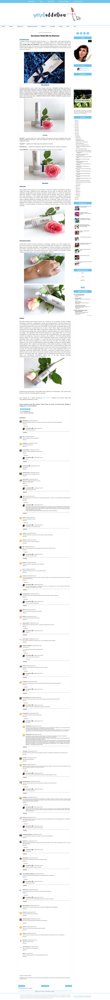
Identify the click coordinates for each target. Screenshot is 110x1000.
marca (77, 192)
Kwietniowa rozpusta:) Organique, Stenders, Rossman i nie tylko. (85, 213)
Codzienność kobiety (26, 918)
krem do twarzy (26, 413)
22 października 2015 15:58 (38, 584)
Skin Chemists (31, 413)
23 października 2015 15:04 (33, 889)
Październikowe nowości (80, 140)
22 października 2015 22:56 (35, 781)
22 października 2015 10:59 (35, 465)
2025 (76, 120)
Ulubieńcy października (80, 143)
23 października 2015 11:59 (36, 734)
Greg (24, 436)
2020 (76, 127)
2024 (76, 121)
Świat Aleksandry (26, 905)
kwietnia (77, 191)
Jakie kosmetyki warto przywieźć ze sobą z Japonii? (85, 207)
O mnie (41, 1)
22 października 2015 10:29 (33, 420)
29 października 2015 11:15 (32, 940)
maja (77, 189)
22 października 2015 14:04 (31, 575)
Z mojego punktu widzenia (27, 834)
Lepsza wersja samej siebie (80, 305)
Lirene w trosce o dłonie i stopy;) (81, 148)
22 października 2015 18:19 (38, 630)
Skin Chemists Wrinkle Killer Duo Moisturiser (83, 150)
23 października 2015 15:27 (38, 705)
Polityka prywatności (78, 1)
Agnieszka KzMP (26, 623)
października (78, 139)
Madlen (24, 609)
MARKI (3, 26)
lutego (77, 194)
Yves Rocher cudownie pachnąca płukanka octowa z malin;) (86, 244)
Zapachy (61, 26)
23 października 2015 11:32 (37, 834)
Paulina (24, 665)
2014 (76, 197)
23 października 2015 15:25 (38, 826)
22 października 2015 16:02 (38, 554)
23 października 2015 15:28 (38, 865)
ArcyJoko (24, 575)
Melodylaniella (25, 420)
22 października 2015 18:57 (38, 673)
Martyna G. (25, 616)
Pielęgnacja (20, 26)
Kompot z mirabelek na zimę (79, 295)
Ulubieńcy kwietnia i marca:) (85, 255)
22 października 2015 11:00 (38, 428)
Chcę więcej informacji (79, 996)
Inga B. (24, 496)
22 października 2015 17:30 (34, 623)
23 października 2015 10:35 (37, 726)
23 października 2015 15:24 (38, 881)
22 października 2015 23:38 (38, 789)
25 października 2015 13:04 (31, 926)
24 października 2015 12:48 (35, 918)
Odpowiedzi (26, 426)
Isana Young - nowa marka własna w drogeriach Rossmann (82, 155)
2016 (76, 133)
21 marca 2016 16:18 (29, 953)
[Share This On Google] (29, 409)
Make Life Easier (78, 301)
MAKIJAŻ (11, 26)
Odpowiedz (25, 423)
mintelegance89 (25, 713)
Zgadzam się (87, 996)
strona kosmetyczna (26, 946)
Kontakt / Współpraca (63, 1)
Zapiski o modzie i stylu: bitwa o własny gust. (82, 302)
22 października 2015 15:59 (38, 601)
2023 (76, 123)
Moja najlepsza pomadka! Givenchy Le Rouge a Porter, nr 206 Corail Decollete (85, 225)
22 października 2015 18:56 (38, 655)
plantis (24, 953)
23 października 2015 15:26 (38, 849)
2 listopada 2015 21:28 (35, 946)
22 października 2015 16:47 (32, 616)
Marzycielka (25, 940)
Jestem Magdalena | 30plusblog (28, 873)
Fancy (24, 569)
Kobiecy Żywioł (25, 479)
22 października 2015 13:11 (30, 517)
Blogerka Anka (25, 889)
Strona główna (31, 1)
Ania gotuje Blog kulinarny (80, 294)
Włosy (67, 26)
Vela (23, 546)
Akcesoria (52, 26)
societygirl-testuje (26, 593)
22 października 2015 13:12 (31, 533)
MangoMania (25, 797)
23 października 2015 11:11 (31, 817)
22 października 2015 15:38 (30, 609)
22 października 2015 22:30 (31, 764)
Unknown (24, 533)
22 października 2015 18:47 (37, 645)
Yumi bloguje (25, 751)
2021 (76, 126)
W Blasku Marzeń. (78, 298)
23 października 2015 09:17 (38, 807)
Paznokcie (43, 26)
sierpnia (77, 185)
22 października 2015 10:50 (32, 443)
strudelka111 (25, 681)
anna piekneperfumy (26, 781)
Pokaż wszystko (89, 315)
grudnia (77, 136)
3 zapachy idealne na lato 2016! (85, 237)
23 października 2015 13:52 (39, 873)
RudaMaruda (25, 443)
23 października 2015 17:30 (34, 905)
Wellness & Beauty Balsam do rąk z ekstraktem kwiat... (82, 162)
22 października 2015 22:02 (31, 757)
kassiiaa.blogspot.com (27, 697)
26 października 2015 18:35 (31, 933)
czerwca (77, 188)
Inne (75, 26)
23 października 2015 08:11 (32, 797)
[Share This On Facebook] (21, 409)
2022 (76, 124)
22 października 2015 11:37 (30, 496)
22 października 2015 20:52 (33, 713)
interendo (24, 817)
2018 (76, 130)
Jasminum (24, 757)
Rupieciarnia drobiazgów (27, 645)
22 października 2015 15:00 (34, 593)
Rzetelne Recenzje (26, 472)
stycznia (77, 195)
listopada (77, 137)
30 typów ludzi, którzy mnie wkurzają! (82, 89)
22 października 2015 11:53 (38, 504)
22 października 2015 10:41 (30, 436)
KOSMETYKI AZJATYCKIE (32, 26)
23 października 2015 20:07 (31, 912)
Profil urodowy (50, 1)
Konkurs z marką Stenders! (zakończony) (83, 180)
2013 (76, 199)
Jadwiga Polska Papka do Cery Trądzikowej (83, 182)
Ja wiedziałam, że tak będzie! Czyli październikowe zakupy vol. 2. (85, 219)
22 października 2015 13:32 (29, 546)
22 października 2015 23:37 (38, 773)
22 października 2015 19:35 (36, 697)
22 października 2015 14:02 (30, 569)
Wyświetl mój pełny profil (84, 70)
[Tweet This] (23, 409)
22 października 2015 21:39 (32, 751)
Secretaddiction (28, 428)
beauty (24, 517)
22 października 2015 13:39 (31, 562)
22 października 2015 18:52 (30, 665)
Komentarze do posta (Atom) (27, 988)
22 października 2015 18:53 (32, 681)
